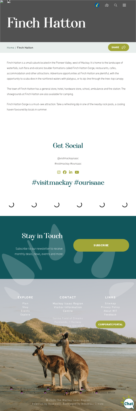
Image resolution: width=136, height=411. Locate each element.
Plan (25, 303)
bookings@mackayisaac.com (70, 340)
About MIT (110, 310)
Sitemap (110, 303)
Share (115, 47)
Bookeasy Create (92, 403)
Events (25, 310)
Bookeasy (54, 403)
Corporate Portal (110, 324)
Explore (26, 314)
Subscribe (101, 245)
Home (10, 47)
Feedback (110, 314)
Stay (25, 307)
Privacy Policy (110, 307)
